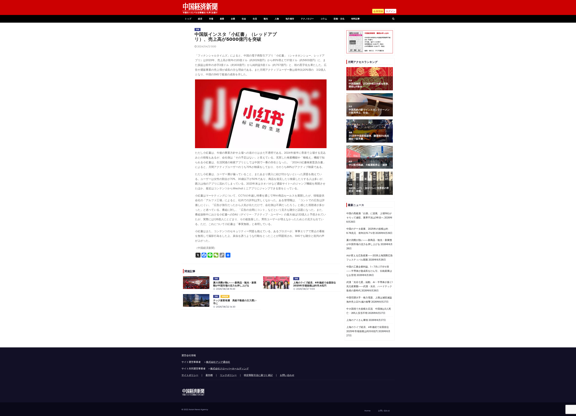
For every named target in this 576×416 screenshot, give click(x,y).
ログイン (390, 11)
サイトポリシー (190, 375)
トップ (188, 18)
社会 (244, 18)
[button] (393, 18)
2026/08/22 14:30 (225, 306)
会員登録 (378, 11)
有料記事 (355, 18)
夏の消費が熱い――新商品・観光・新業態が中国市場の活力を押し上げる (234, 284)
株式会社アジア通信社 (218, 362)
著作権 (209, 375)
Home (367, 410)
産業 (222, 18)
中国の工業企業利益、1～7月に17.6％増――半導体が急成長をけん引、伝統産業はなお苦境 (369, 271)
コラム (324, 18)
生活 (255, 18)
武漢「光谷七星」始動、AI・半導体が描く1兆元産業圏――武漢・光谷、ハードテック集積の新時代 (369, 286)
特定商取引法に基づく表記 (258, 375)
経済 (200, 18)
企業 (233, 18)
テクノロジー (307, 18)
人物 (277, 18)
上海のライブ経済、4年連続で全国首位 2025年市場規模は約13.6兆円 (315, 284)
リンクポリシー (228, 375)
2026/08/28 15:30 (225, 288)
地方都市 (290, 18)
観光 (266, 18)
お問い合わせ (287, 375)
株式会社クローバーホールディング (229, 368)
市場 (211, 18)
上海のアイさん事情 (357, 320)
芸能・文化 (339, 18)
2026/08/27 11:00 (305, 288)
